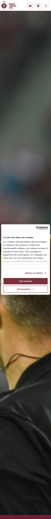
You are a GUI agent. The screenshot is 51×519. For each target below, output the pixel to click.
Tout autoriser (25, 281)
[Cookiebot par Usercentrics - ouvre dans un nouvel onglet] (36, 228)
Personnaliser (24, 289)
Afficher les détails (34, 273)
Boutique (38, 6)
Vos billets (30, 6)
